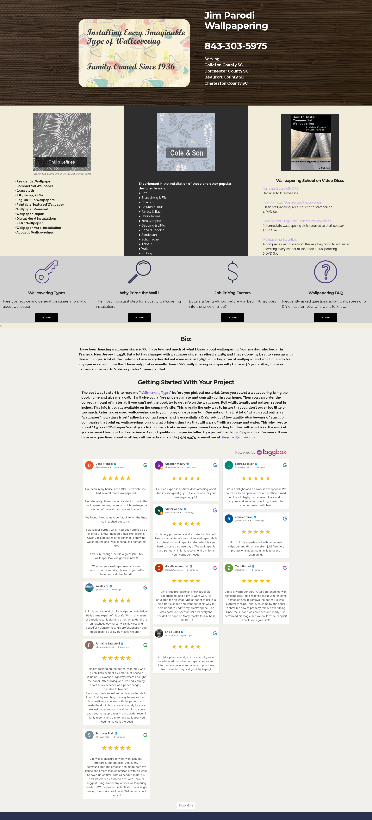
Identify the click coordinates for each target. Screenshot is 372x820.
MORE (46, 317)
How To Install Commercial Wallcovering (292, 202)
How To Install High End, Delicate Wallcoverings (297, 221)
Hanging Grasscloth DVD (281, 188)
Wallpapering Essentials (280, 239)
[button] (116, 518)
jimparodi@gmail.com (238, 437)
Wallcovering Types (155, 392)
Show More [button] (186, 805)
